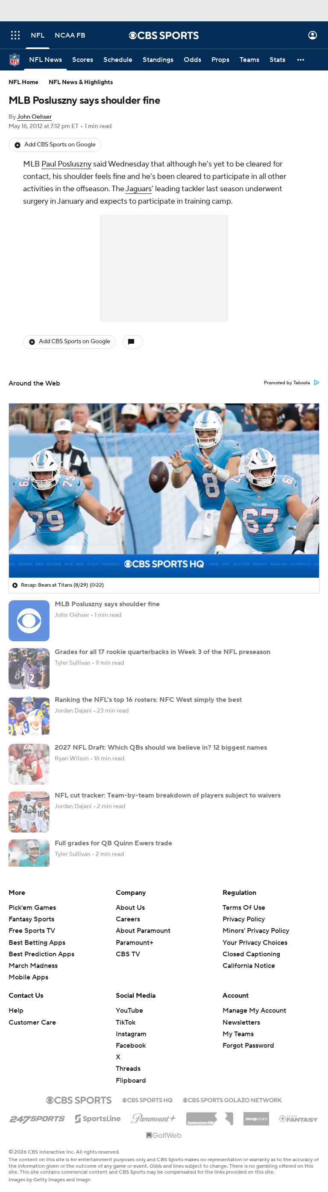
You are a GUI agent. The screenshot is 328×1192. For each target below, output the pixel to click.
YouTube (129, 1010)
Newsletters (241, 1022)
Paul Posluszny (66, 164)
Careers (128, 919)
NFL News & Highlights (81, 82)
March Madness (33, 965)
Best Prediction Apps (41, 954)
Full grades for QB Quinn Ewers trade (113, 843)
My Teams (238, 1034)
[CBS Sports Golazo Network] (232, 1099)
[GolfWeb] (164, 1135)
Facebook (131, 1045)
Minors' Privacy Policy (256, 930)
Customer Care (32, 1022)
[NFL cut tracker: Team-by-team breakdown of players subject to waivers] (29, 812)
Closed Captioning (251, 954)
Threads (128, 1068)
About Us (130, 907)
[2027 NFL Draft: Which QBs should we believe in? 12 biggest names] (29, 764)
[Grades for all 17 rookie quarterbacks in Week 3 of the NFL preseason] (29, 668)
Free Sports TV (32, 930)
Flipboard (131, 1080)
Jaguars (139, 189)
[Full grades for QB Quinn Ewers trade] (29, 859)
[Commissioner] (209, 1115)
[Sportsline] (98, 1117)
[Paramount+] (153, 1117)
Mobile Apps (28, 977)
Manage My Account (254, 1010)
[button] (15, 35)
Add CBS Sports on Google (60, 145)
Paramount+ (134, 942)
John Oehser (34, 117)
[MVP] (256, 1115)
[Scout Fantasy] (299, 1118)
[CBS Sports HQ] (147, 1099)
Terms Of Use (244, 907)
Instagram (131, 1034)
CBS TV (128, 954)
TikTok (125, 1022)
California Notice (249, 965)
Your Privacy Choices (255, 942)
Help (16, 1010)
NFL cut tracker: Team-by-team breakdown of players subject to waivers (168, 795)
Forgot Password (248, 1045)
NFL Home (23, 82)
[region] (164, 490)
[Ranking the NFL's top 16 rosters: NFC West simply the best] (29, 716)
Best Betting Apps (37, 942)
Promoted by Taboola (287, 383)
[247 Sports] (37, 1117)
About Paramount (143, 930)
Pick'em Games (32, 907)
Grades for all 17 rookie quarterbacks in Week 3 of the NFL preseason (162, 652)
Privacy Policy (244, 919)
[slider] (164, 552)
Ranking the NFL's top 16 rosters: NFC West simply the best (148, 699)
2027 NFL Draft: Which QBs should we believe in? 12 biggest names (161, 747)
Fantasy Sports (31, 919)
